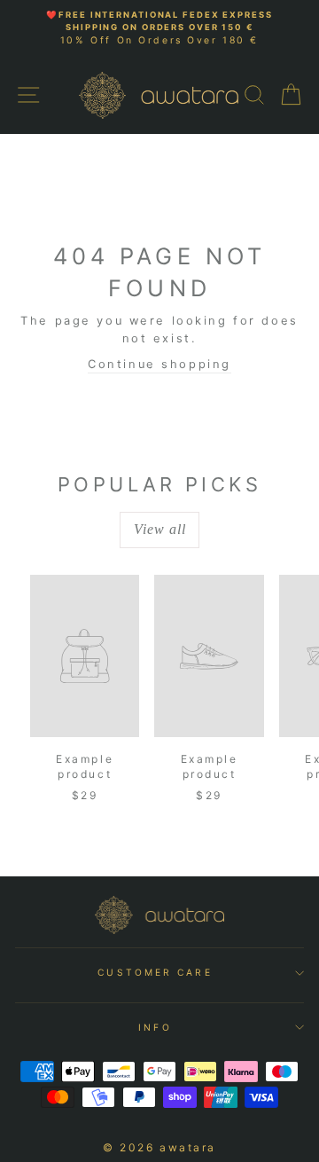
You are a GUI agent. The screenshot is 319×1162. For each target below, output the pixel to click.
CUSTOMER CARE (154, 972)
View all (160, 529)
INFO (154, 1027)
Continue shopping (159, 364)
